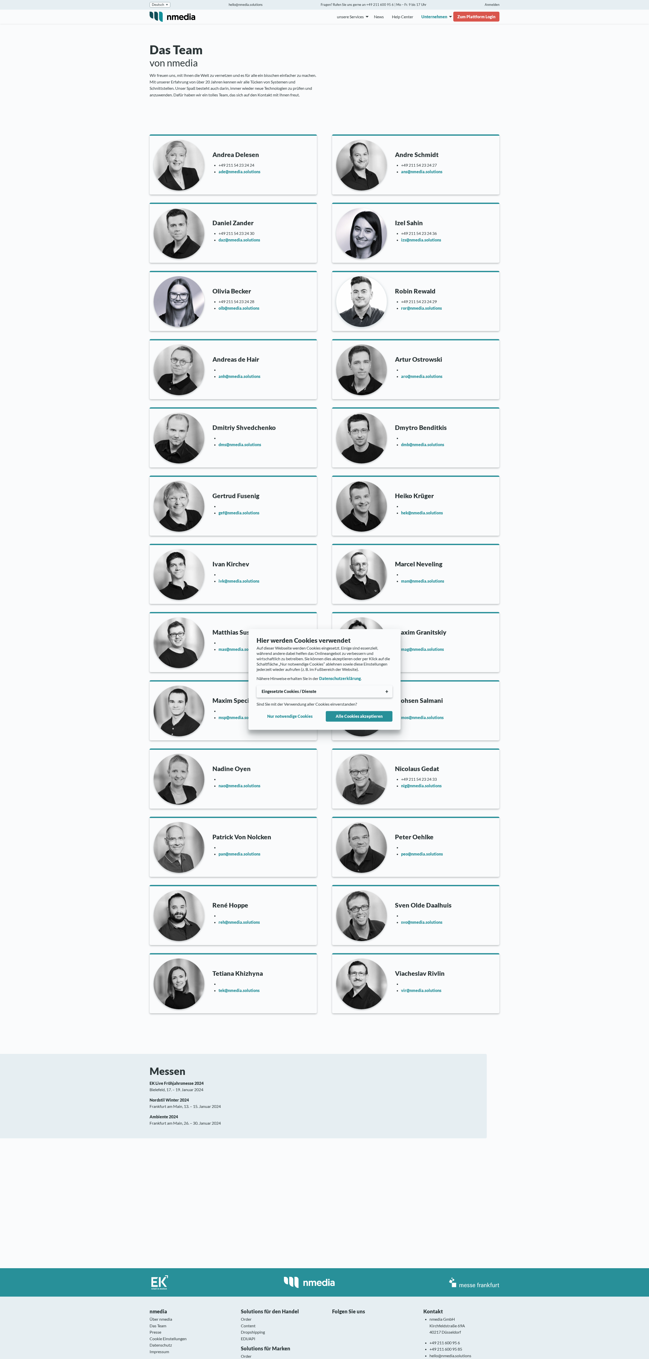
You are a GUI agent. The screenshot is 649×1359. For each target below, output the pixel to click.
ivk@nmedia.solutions (239, 581)
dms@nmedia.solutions (240, 444)
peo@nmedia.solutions (422, 853)
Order (246, 1319)
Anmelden (492, 5)
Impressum (159, 1351)
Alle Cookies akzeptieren (359, 716)
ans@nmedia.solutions (421, 171)
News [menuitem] (379, 16)
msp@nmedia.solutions (240, 717)
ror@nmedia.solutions (421, 308)
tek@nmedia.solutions (239, 990)
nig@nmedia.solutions (421, 785)
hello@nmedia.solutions (246, 5)
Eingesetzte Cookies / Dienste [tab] (289, 691)
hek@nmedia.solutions (422, 512)
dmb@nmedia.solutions (422, 444)
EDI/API (248, 1338)
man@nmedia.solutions (422, 581)
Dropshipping (253, 1332)
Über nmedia (161, 1319)
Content (248, 1325)
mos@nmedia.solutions (422, 717)
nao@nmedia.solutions (239, 785)
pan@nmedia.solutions (239, 853)
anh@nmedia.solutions (239, 376)
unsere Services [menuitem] (350, 16)
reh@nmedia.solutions (239, 922)
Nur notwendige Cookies (290, 716)
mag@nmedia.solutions (422, 649)
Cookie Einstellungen (168, 1338)
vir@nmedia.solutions (421, 990)
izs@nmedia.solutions (421, 239)
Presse (155, 1332)
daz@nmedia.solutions (239, 239)
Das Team (158, 1325)
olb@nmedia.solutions (239, 308)
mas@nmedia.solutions (240, 649)
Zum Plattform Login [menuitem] (476, 16)
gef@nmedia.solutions (239, 512)
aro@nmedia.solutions (421, 376)
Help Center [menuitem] (402, 16)
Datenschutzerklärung (340, 678)
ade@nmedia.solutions (239, 171)
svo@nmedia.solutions (421, 922)
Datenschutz (161, 1345)
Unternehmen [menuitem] (434, 16)
